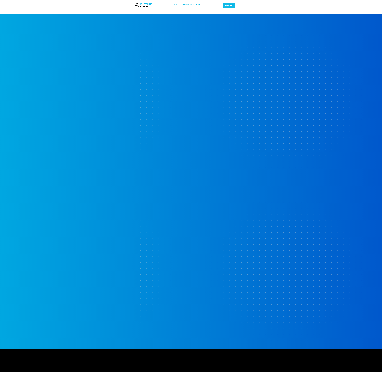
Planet (198, 4)
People (176, 4)
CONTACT (229, 5)
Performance (187, 4)
